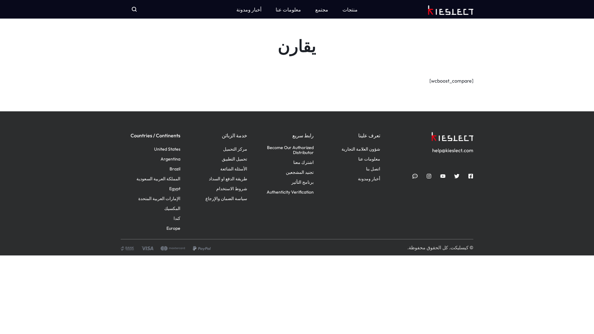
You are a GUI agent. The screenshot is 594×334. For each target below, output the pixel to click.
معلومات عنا (288, 9)
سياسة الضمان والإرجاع (226, 198)
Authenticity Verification (290, 192)
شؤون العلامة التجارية (361, 149)
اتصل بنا (373, 169)
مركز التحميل (235, 149)
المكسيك (172, 208)
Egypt (174, 188)
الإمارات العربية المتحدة (159, 198)
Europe (173, 228)
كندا (177, 218)
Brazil (175, 169)
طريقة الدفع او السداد (228, 179)
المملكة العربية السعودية (158, 179)
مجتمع (321, 9)
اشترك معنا (303, 162)
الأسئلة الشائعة (233, 169)
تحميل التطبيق (234, 159)
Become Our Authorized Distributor (290, 150)
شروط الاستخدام (231, 188)
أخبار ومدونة (248, 9)
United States (167, 149)
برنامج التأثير (302, 182)
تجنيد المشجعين (300, 172)
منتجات (350, 9)
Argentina (170, 159)
